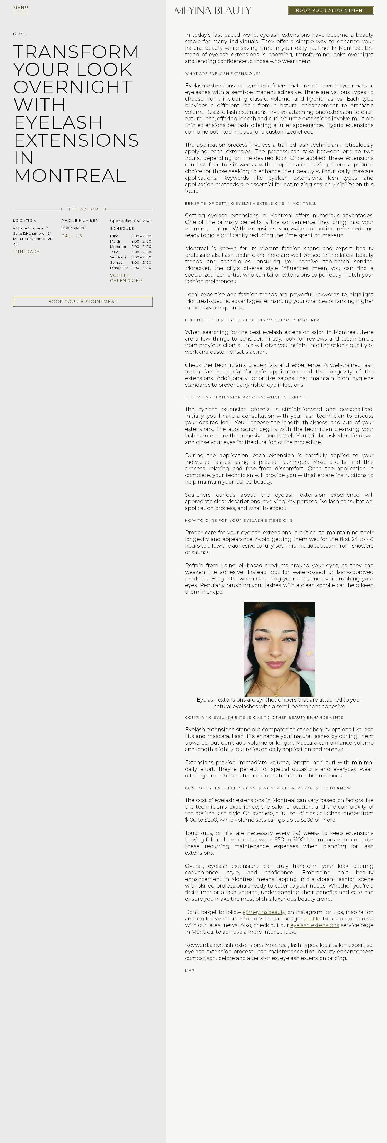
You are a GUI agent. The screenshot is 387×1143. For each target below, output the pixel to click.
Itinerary (26, 251)
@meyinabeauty (264, 912)
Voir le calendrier (126, 278)
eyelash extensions (314, 925)
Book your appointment (331, 10)
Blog (19, 34)
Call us (72, 236)
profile (312, 918)
